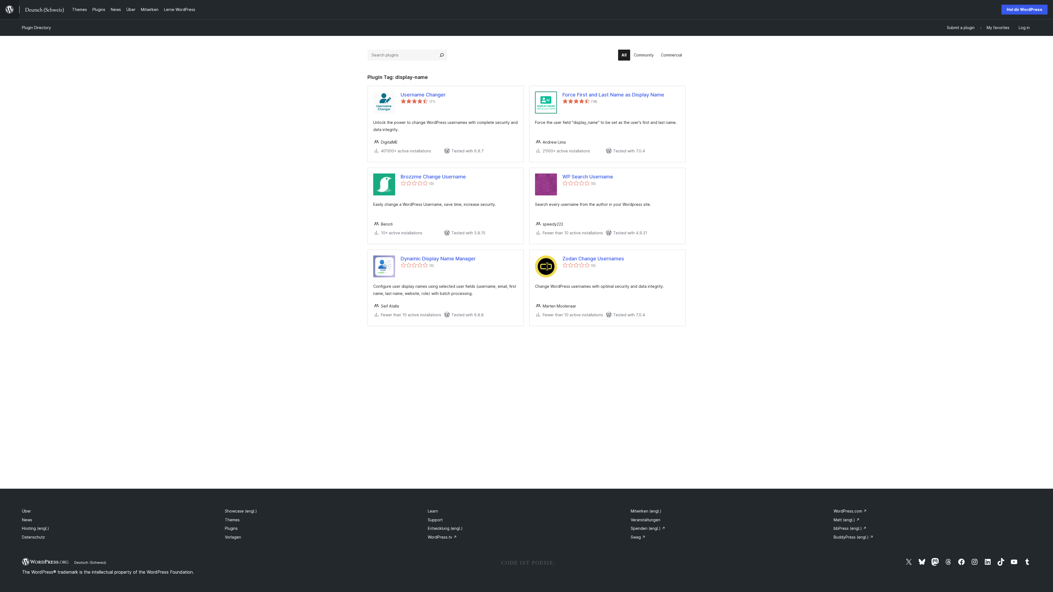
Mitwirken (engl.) (646, 511)
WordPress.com (850, 511)
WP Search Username (587, 177)
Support (435, 519)
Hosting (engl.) (35, 528)
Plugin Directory (36, 27)
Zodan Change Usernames (593, 258)
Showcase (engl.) (241, 511)
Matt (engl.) (847, 519)
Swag (638, 537)
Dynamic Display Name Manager (438, 258)
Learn (433, 511)
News (27, 519)
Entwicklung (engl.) (445, 528)
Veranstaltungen (645, 519)
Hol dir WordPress (1024, 9)
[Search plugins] (441, 55)
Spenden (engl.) (648, 528)
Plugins (231, 528)
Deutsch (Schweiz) (90, 562)
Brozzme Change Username (433, 177)
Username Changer (423, 95)
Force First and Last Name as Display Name (613, 95)
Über (26, 511)
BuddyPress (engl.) (853, 537)
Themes (232, 519)
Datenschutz (33, 537)
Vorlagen (233, 537)
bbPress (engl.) (850, 528)
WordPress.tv (442, 537)
